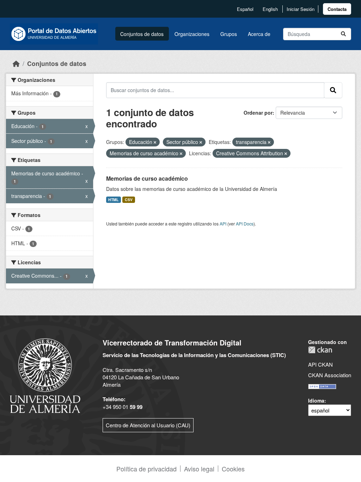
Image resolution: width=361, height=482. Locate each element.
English (270, 9)
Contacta (337, 9)
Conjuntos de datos (142, 33)
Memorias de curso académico (147, 178)
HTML (113, 199)
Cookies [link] (233, 468)
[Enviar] (343, 34)
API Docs (244, 224)
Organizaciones (192, 33)
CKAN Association (329, 375)
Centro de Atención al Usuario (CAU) (148, 425)
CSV (129, 199)
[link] (337, 9)
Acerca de (259, 33)
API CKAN (320, 364)
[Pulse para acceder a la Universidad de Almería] (45, 375)
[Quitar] (155, 142)
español (245, 9)
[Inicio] (16, 63)
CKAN (320, 350)
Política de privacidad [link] (146, 468)
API (223, 224)
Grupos (228, 33)
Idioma (316, 400)
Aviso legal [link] (199, 468)
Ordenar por (258, 112)
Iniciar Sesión (300, 9)
